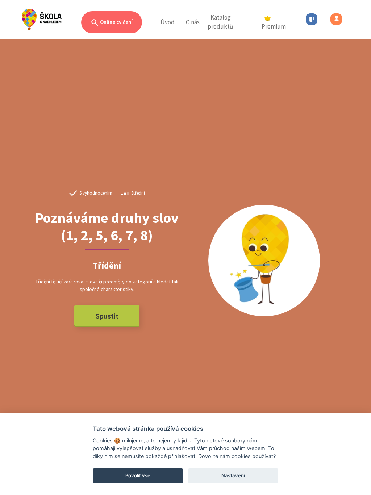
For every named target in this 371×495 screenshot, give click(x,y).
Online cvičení (116, 21)
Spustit (107, 315)
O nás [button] (193, 22)
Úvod (168, 22)
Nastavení (233, 475)
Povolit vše (137, 475)
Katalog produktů (220, 22)
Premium (274, 26)
